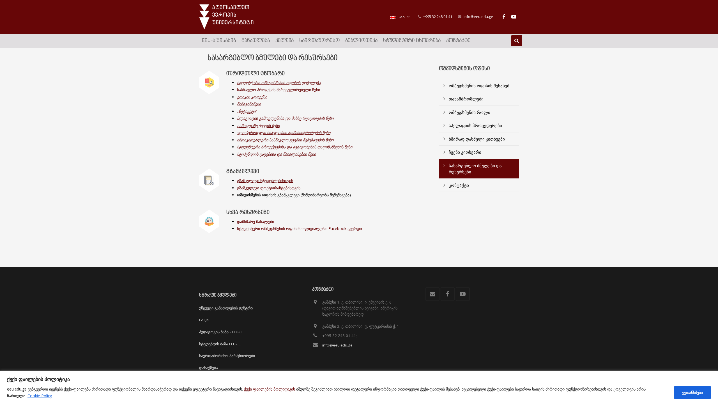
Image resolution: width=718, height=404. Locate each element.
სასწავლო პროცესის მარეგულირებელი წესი (278, 89)
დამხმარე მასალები (255, 221)
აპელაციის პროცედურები (475, 125)
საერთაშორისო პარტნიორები (227, 355)
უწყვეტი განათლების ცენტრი (226, 308)
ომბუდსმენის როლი (469, 112)
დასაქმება (208, 367)
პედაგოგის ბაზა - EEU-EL (221, 331)
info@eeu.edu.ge (478, 16)
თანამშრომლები (466, 99)
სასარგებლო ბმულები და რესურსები (475, 169)
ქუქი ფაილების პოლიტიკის (269, 389)
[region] (359, 387)
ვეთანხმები (692, 392)
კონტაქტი (459, 185)
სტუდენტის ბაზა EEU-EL (220, 343)
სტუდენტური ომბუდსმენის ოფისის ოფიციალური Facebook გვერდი (299, 228)
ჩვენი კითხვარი (465, 152)
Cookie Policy (39, 395)
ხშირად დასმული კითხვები (477, 139)
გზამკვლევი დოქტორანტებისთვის (268, 187)
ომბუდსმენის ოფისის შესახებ (479, 85)
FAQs (204, 319)
